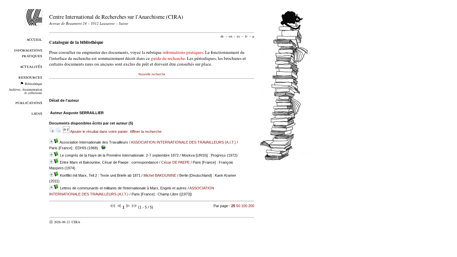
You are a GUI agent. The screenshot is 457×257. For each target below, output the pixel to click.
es (238, 36)
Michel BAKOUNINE (160, 175)
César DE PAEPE (175, 162)
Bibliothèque (33, 83)
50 (238, 206)
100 (244, 206)
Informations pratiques (28, 53)
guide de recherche (168, 58)
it (253, 36)
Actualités (31, 66)
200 (251, 206)
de (222, 36)
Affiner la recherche (146, 132)
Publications (28, 102)
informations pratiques (183, 52)
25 (233, 206)
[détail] (51, 141)
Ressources (30, 77)
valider (89, 222)
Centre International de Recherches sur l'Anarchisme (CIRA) (116, 16)
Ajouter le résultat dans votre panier (99, 132)
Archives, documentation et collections (25, 91)
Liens (36, 113)
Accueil (34, 39)
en (230, 36)
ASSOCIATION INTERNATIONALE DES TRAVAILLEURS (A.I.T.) (183, 142)
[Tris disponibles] (66, 132)
